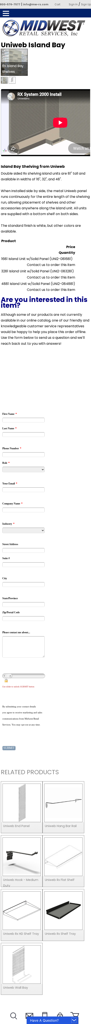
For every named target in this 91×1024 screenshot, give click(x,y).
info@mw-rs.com (35, 4)
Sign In (73, 4)
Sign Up (86, 4)
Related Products (30, 772)
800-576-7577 (10, 4)
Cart (57, 4)
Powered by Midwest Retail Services (45, 28)
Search (13, 1021)
